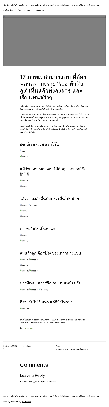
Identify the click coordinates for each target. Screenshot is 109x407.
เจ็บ (86, 349)
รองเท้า (73, 349)
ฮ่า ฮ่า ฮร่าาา (26, 346)
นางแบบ (59, 349)
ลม (78, 349)
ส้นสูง (82, 349)
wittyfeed (29, 328)
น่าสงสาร (66, 349)
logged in (35, 381)
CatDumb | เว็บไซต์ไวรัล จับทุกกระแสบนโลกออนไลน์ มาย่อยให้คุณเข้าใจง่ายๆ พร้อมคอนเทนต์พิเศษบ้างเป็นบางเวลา (51, 5)
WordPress (26, 402)
